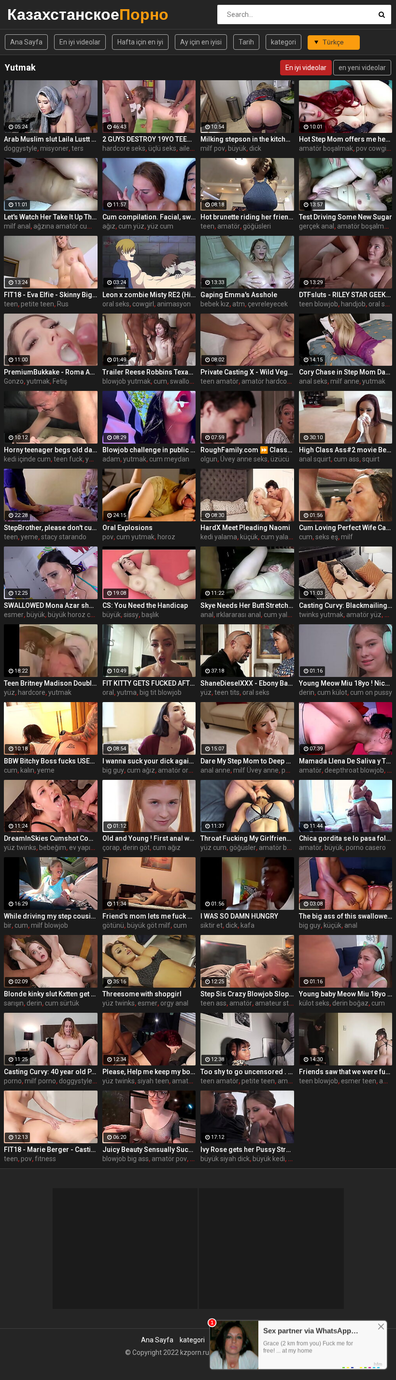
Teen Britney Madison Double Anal (51, 683)
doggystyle (20, 148)
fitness (45, 1159)
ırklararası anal (238, 614)
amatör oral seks (183, 770)
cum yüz (131, 226)
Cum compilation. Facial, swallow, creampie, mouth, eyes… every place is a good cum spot (149, 217)
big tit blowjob (161, 692)
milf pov (212, 148)
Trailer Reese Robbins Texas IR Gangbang (149, 372)
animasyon (174, 304)
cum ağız (141, 770)
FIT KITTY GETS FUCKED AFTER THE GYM (149, 683)
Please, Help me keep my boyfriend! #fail (149, 1072)
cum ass (346, 459)
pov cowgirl (373, 148)
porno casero (366, 847)
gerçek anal (316, 226)
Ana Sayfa (26, 42)
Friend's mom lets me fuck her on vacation (149, 916)
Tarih (246, 42)
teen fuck (68, 459)
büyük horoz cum (74, 614)
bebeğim (52, 847)
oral (108, 692)
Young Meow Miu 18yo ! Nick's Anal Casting (346, 683)
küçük (249, 537)
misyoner (54, 148)
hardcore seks (123, 148)
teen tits (227, 692)
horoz (166, 537)
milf (347, 537)
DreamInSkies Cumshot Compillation (51, 838)
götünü (113, 925)
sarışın (14, 1003)
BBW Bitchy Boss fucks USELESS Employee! (51, 761)
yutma (127, 692)
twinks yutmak (321, 614)
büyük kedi (269, 1159)
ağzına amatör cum (63, 226)
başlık (150, 614)
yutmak (38, 381)
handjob (353, 304)
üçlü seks (162, 148)
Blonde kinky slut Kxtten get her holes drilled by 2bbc (51, 994)
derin (306, 692)
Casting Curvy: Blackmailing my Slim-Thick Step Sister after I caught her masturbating (346, 605)
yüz (9, 692)
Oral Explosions (127, 528)
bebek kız (214, 304)
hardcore (31, 692)
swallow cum (190, 381)
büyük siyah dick (225, 1159)
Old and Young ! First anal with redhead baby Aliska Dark (149, 838)
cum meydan (169, 459)
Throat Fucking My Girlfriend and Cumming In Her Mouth (247, 838)
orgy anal (174, 1003)
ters (77, 148)
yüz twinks (20, 847)
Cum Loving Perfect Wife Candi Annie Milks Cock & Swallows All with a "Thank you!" (346, 528)
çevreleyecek (268, 304)
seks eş (326, 537)
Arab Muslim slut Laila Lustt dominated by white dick (51, 139)
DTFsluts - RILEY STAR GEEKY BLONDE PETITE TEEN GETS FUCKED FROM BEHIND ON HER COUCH (346, 295)
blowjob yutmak (126, 381)
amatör (228, 226)
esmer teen (358, 1081)
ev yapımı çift (89, 847)
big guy (113, 770)
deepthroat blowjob (354, 770)
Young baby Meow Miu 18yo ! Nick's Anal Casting (346, 994)
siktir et (211, 925)
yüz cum (160, 226)
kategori (283, 42)
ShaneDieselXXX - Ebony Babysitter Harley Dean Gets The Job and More (247, 683)
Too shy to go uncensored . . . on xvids (247, 1072)
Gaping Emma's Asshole (238, 295)
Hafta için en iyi (140, 42)
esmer (14, 614)
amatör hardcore (267, 381)
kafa (247, 925)
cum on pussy (371, 692)
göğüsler (242, 847)
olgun (208, 459)
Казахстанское (32, 14)
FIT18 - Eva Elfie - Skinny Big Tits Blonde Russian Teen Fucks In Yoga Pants (51, 295)
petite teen (37, 304)
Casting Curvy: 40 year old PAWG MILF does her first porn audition (51, 1072)
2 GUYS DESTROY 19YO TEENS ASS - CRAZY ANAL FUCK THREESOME (149, 139)
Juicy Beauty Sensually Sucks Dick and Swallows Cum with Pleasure (149, 1149)
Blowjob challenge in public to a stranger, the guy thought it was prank (149, 450)
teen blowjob (318, 304)
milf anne (344, 381)
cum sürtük (62, 1003)
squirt (371, 459)
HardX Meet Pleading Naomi (245, 528)
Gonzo (14, 381)
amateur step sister (285, 1003)
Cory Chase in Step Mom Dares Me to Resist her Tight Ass (346, 372)
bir (8, 925)
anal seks (313, 381)
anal (206, 614)
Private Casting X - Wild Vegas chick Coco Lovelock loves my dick (247, 372)
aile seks (192, 148)
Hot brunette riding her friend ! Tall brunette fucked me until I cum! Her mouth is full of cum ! (247, 217)
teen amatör (219, 381)
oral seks (115, 304)
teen (207, 226)
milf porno (40, 1081)
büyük (237, 148)
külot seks (314, 1003)
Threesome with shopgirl (142, 994)
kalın (27, 770)
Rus (63, 304)
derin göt (136, 847)
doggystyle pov (82, 1081)
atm (238, 304)
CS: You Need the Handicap (145, 605)
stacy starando (63, 537)
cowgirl (143, 304)
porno (13, 1081)
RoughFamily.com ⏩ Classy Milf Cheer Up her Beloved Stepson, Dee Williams (247, 450)
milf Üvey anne (256, 770)
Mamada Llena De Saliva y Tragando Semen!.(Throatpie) (346, 761)
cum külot (332, 692)
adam (111, 459)
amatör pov (169, 1159)
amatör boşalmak (326, 148)
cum (160, 381)
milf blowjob (49, 925)
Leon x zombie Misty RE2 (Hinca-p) (149, 295)
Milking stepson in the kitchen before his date (247, 139)
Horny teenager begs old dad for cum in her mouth (51, 450)
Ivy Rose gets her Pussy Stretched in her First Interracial (247, 1149)
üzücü (279, 459)
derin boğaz (350, 1003)
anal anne (215, 770)
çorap (111, 847)
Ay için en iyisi (201, 42)
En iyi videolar (79, 42)
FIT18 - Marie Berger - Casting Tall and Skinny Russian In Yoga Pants (51, 1149)
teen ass (213, 1003)
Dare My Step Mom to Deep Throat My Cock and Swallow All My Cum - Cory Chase (247, 761)
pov (107, 537)
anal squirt (315, 459)
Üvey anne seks (244, 459)
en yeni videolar (362, 68)
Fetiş (60, 381)
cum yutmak (135, 537)
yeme (29, 537)
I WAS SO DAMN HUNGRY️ (239, 916)
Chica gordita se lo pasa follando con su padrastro (346, 838)
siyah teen (153, 1081)
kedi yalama (218, 537)
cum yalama (279, 537)
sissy (131, 614)
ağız (108, 226)
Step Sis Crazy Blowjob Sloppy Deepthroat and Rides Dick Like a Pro (247, 994)
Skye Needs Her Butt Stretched (247, 605)
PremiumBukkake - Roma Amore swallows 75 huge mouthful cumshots (51, 372)
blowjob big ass (125, 1159)
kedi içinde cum (27, 459)
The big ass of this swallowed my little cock (346, 916)
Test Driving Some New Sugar (345, 217)
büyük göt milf (148, 925)
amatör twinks (194, 1081)
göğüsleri (257, 226)
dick (255, 148)
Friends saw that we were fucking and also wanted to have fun (346, 1072)
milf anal (17, 226)
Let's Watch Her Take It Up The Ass (51, 217)
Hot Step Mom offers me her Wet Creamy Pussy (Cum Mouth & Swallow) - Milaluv (346, 139)
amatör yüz (364, 614)
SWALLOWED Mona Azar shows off (51, 605)
